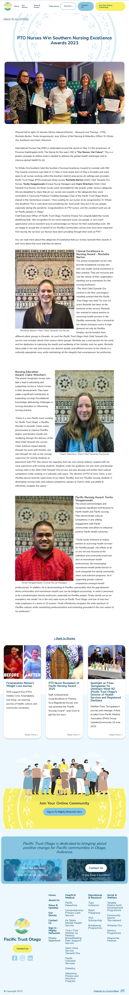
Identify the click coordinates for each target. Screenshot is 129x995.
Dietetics (70, 968)
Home (52, 895)
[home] (8, 6)
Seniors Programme (114, 931)
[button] (68, 6)
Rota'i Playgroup (94, 911)
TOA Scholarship (95, 919)
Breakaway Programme (95, 926)
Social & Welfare (112, 896)
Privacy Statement (54, 939)
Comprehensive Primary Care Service (74, 913)
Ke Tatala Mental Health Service (73, 923)
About (16, 6)
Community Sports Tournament (114, 918)
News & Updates (53, 906)
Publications (54, 6)
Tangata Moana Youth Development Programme (115, 907)
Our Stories (24, 6)
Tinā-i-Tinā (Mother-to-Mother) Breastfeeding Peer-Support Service (73, 936)
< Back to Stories (64, 638)
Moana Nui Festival (113, 939)
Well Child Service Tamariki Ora (72, 951)
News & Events (37, 6)
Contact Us (53, 921)
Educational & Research (95, 896)
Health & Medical (70, 896)
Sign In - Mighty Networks (54, 930)
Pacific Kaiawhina (71, 904)
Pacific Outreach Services (70, 961)
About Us (54, 900)
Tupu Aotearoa (93, 904)
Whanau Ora (114, 925)
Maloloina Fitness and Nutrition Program (71, 977)
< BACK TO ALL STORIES (16, 19)
